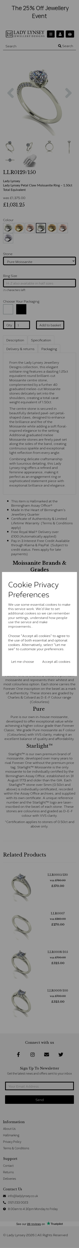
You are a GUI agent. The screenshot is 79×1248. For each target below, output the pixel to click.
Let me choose (22, 661)
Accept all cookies (56, 661)
